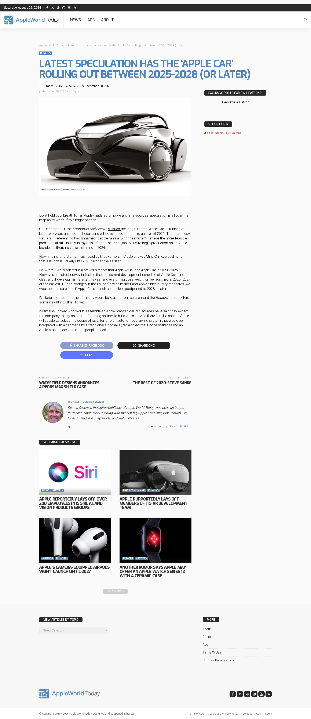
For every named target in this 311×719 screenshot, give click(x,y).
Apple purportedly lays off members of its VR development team (153, 503)
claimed (114, 229)
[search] (305, 19)
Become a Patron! (236, 102)
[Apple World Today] (31, 20)
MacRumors (110, 256)
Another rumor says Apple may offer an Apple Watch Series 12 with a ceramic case (153, 572)
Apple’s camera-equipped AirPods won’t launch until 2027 (74, 569)
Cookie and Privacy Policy (223, 713)
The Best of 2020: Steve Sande (162, 382)
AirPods (47, 558)
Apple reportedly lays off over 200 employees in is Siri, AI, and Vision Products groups (73, 503)
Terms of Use (212, 652)
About (107, 19)
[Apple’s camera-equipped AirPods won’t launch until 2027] (75, 540)
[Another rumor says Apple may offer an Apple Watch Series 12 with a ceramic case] (155, 540)
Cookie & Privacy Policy (218, 660)
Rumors (45, 53)
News (75, 19)
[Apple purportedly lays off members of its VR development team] (155, 472)
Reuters (45, 238)
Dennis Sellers (68, 86)
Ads (91, 19)
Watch (141, 558)
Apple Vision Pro (134, 490)
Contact (208, 636)
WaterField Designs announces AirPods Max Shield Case (69, 384)
